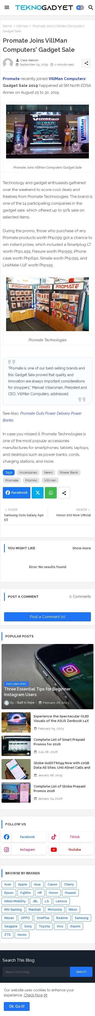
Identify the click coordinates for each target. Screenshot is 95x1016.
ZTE (7, 935)
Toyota (44, 926)
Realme (62, 918)
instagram (27, 849)
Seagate (10, 926)
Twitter (38, 492)
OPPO (25, 918)
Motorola (55, 909)
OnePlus (43, 918)
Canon (52, 884)
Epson (8, 893)
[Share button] (64, 492)
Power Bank (69, 472)
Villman (22, 26)
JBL (35, 901)
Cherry (69, 884)
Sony (28, 926)
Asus (37, 884)
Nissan (9, 918)
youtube (74, 849)
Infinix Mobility (15, 901)
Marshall (35, 909)
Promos (31, 480)
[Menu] (7, 7)
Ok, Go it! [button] (17, 1006)
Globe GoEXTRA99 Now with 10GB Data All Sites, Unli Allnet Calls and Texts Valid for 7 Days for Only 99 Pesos (62, 770)
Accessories (28, 472)
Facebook (19, 492)
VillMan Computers (67, 78)
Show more (81, 548)
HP (40, 893)
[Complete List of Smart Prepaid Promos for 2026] (16, 746)
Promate (11, 78)
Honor (53, 893)
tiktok (75, 837)
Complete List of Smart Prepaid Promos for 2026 (59, 742)
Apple (22, 884)
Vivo (60, 926)
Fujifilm (25, 893)
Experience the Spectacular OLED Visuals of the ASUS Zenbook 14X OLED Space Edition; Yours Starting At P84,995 (62, 723)
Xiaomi (75, 926)
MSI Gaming (13, 909)
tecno (22, 935)
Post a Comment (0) (47, 617)
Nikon (73, 909)
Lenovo (61, 901)
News (48, 472)
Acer (7, 884)
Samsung (81, 918)
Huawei (70, 893)
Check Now (33, 995)
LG (47, 901)
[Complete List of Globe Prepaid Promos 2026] (16, 792)
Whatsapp (51, 492)
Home (7, 26)
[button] (80, 7)
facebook (27, 837)
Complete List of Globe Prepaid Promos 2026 (59, 788)
